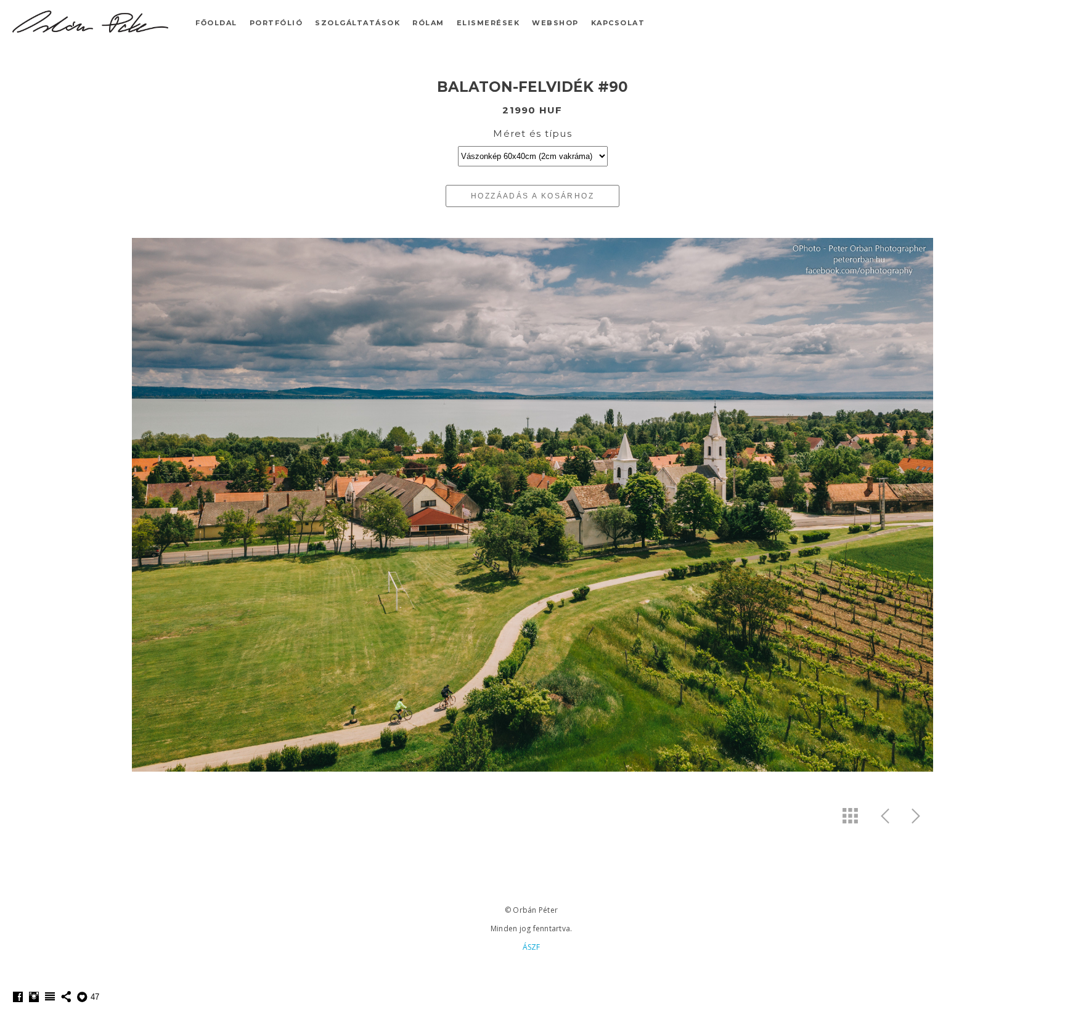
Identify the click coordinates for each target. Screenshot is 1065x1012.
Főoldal (216, 22)
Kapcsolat (618, 22)
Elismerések (488, 22)
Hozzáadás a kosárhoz (532, 196)
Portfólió (276, 22)
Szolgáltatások (357, 22)
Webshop (555, 22)
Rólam (428, 22)
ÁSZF (532, 947)
